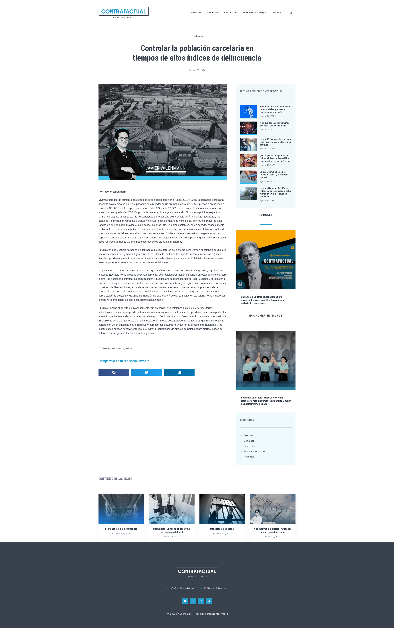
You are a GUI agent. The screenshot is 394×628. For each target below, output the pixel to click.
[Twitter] (185, 601)
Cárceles (106, 348)
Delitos (129, 348)
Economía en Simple (255, 12)
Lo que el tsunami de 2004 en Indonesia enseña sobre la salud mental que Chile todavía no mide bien (275, 192)
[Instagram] (193, 601)
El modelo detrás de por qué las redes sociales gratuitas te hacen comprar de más (275, 109)
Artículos (196, 12)
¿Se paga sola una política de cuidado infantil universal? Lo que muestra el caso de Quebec (275, 158)
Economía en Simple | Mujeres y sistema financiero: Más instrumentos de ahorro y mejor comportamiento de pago (266, 400)
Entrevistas (230, 12)
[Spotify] (209, 601)
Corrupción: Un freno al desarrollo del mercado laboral (172, 530)
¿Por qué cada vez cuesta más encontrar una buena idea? (274, 124)
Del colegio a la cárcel (222, 528)
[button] (291, 13)
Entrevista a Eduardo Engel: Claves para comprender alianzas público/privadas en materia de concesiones (262, 300)
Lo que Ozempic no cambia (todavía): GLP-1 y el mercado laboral (274, 175)
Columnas (213, 12)
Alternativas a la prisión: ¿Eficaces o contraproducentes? (272, 530)
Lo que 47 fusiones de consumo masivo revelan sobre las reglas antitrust (275, 142)
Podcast (277, 12)
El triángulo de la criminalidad (121, 528)
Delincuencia (118, 348)
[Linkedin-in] (201, 601)
